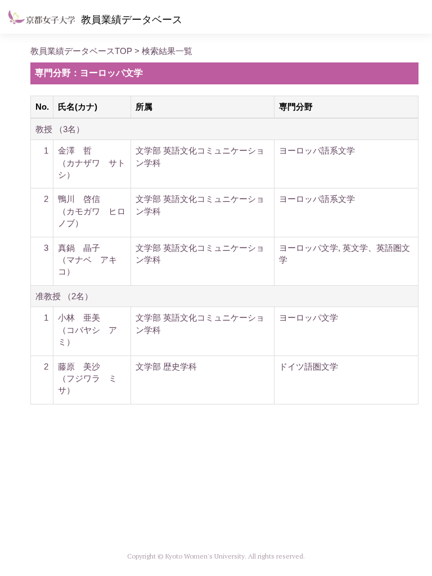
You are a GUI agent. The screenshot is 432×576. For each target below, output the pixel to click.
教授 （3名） (59, 129)
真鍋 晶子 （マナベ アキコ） (87, 260)
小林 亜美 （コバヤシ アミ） (87, 329)
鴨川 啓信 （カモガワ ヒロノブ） (91, 211)
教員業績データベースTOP (81, 51)
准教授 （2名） (64, 296)
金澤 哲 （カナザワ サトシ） (91, 162)
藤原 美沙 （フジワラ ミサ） (87, 378)
